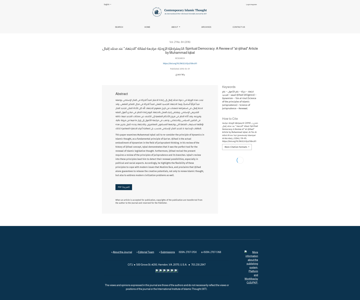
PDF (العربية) (124, 187)
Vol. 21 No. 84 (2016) (180, 42)
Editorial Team (146, 252)
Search (119, 27)
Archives (206, 27)
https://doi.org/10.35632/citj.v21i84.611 (180, 63)
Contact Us (239, 27)
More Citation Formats (236, 147)
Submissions (168, 252)
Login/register (251, 4)
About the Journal (122, 252)
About (174, 27)
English (108, 4)
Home (147, 27)
